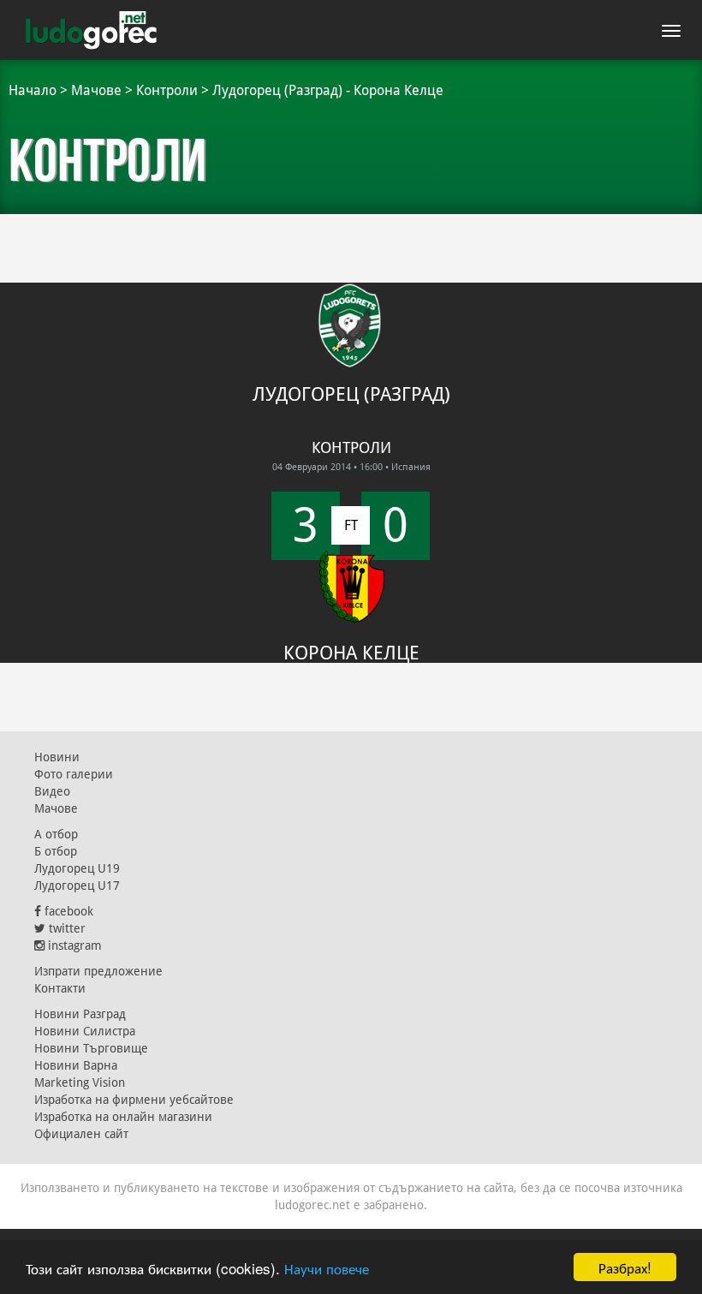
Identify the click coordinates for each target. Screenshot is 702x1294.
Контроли (167, 90)
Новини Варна (75, 1065)
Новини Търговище (91, 1048)
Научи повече (326, 1268)
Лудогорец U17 (77, 885)
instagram (73, 945)
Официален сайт (81, 1134)
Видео (52, 791)
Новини (57, 757)
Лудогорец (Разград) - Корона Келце (327, 90)
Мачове (96, 90)
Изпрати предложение (98, 971)
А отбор (56, 834)
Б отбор (55, 851)
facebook (67, 911)
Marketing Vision (79, 1082)
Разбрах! (624, 1267)
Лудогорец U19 (77, 868)
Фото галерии (73, 774)
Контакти (60, 988)
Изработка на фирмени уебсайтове (134, 1099)
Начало (33, 90)
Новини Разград (80, 1014)
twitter (65, 928)
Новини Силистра (84, 1031)
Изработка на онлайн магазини (123, 1117)
